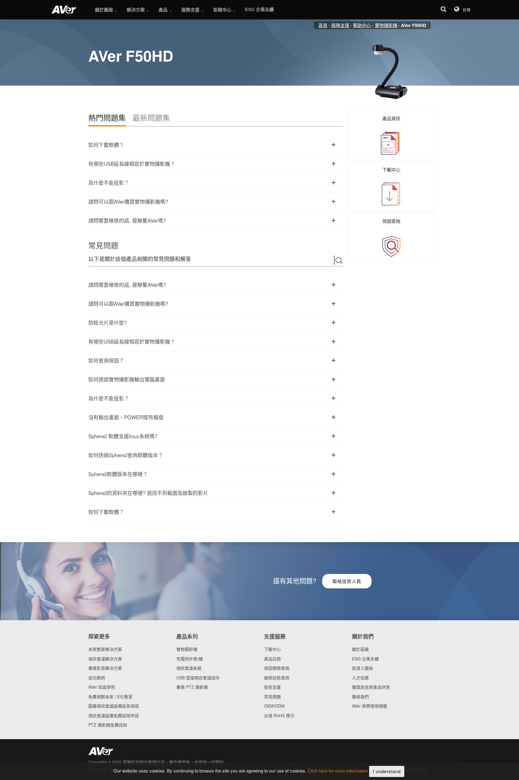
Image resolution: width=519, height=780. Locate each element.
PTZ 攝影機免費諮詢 (107, 725)
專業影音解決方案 (105, 668)
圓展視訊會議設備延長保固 (113, 706)
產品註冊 (272, 659)
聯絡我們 (360, 697)
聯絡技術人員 (346, 581)
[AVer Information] (63, 9)
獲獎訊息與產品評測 (371, 687)
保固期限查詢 (276, 668)
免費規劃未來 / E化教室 (110, 697)
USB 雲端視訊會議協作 (198, 678)
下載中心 (272, 649)
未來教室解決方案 (105, 649)
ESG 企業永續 (365, 659)
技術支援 (272, 687)
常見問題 (272, 697)
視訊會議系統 (189, 668)
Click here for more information (338, 771)
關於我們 (363, 636)
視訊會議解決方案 (105, 659)
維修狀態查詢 (276, 678)
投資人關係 (362, 668)
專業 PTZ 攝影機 (192, 687)
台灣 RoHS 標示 (279, 715)
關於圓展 (360, 649)
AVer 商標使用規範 (369, 706)
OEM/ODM (274, 706)
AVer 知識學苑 (101, 687)
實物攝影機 (186, 649)
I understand (387, 771)
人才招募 (360, 678)
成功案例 (96, 678)
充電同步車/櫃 (189, 659)
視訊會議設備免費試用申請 (113, 715)
